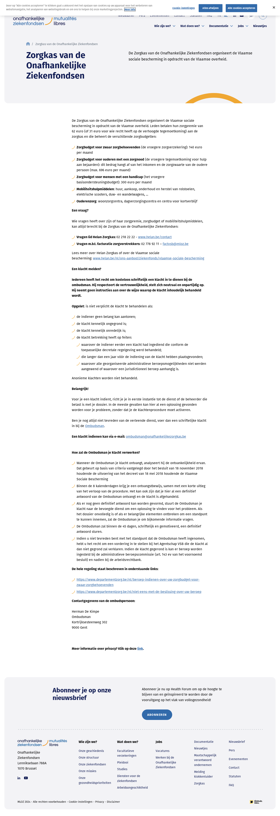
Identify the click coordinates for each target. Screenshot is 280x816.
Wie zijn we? (162, 26)
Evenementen (238, 759)
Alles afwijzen (210, 8)
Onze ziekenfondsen (92, 764)
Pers (232, 750)
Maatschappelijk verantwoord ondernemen (205, 760)
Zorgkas (199, 783)
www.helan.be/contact (155, 237)
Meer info (130, 9)
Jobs (241, 26)
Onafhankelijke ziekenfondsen (45, 21)
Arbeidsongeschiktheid (132, 787)
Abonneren (157, 715)
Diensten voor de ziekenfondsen (128, 778)
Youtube (26, 778)
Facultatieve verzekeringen (126, 753)
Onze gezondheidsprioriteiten (95, 780)
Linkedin (19, 778)
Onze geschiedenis (91, 751)
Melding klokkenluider (203, 774)
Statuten (235, 776)
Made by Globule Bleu (256, 802)
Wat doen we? (190, 26)
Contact (234, 767)
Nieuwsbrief (237, 742)
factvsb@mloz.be (176, 244)
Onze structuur (89, 757)
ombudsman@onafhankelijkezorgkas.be (156, 437)
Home (28, 44)
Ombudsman (94, 426)
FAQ (231, 785)
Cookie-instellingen (80, 801)
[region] (140, 8)
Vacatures (162, 751)
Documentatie (218, 26)
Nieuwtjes (260, 26)
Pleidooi (122, 762)
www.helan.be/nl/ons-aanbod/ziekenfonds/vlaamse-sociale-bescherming (148, 258)
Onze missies (87, 771)
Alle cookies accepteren (241, 8)
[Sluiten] (274, 7)
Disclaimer (113, 801)
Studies (122, 769)
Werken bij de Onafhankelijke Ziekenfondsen (166, 762)
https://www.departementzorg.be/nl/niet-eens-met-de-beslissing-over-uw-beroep (139, 592)
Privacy (99, 801)
